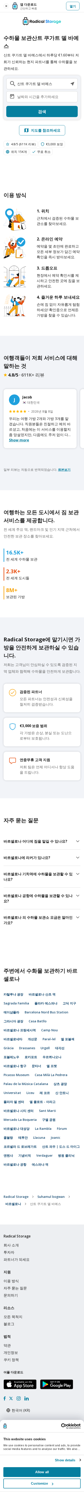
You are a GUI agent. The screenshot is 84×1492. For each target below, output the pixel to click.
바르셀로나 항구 (15, 1066)
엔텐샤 (8, 1155)
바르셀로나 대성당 (17, 1128)
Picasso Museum (16, 1075)
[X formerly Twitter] (11, 1398)
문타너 (36, 1066)
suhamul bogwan (51, 1196)
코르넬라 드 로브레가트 (20, 1146)
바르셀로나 (13, 1204)
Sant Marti (47, 1111)
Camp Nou (49, 1030)
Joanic (55, 1137)
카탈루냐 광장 (13, 994)
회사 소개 (11, 1245)
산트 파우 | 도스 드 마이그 (61, 1146)
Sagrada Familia (16, 1003)
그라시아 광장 (13, 1021)
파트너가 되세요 (17, 1259)
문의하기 (11, 1295)
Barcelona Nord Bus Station (46, 1012)
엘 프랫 (52, 1066)
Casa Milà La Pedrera (51, 1075)
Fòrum (62, 1128)
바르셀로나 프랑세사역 (20, 1030)
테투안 (23, 1137)
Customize (39, 1483)
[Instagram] (18, 1398)
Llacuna (39, 1137)
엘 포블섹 (67, 1039)
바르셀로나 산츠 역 (42, 994)
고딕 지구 (69, 1003)
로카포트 (31, 1057)
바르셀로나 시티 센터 (19, 1111)
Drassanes (27, 1048)
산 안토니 (62, 1093)
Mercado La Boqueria (20, 1119)
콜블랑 (8, 1137)
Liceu (30, 1093)
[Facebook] (5, 1398)
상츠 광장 (60, 1084)
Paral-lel (49, 1039)
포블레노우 (11, 1057)
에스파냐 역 (40, 1164)
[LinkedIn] (26, 1398)
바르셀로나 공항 (15, 1164)
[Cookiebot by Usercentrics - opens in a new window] (61, 1426)
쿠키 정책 (11, 1359)
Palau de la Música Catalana (26, 1084)
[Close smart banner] (6, 6)
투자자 (9, 1252)
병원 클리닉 (66, 1155)
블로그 (9, 1323)
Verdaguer (44, 1155)
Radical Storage (16, 1196)
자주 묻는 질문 (15, 1288)
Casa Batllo (38, 1021)
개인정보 (11, 1352)
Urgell (45, 1048)
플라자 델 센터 (14, 1102)
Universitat (12, 1093)
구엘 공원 (49, 1119)
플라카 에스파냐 (45, 1003)
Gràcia (9, 1048)
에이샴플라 (11, 1012)
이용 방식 (11, 1280)
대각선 (60, 1048)
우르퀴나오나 (52, 1057)
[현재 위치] (72, 83)
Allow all (42, 1472)
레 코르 (45, 1093)
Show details (65, 1460)
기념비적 (24, 1155)
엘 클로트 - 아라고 (43, 1102)
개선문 (32, 1039)
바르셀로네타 (13, 1039)
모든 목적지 (13, 1316)
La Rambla (43, 1128)
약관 (7, 1345)
